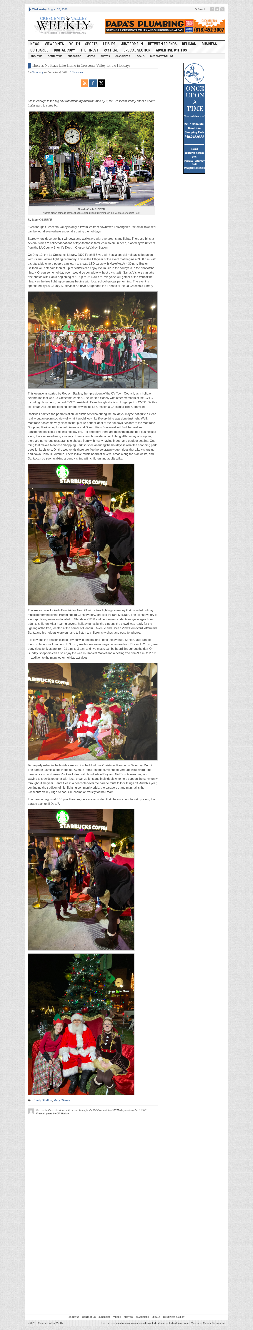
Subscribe (74, 56)
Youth (74, 44)
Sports (91, 44)
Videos (91, 56)
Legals (140, 56)
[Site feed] (222, 9)
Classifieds (122, 56)
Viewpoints (54, 44)
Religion (189, 44)
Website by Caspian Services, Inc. (208, 1323)
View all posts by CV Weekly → (54, 1113)
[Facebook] (212, 9)
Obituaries (39, 50)
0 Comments (77, 72)
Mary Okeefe (62, 1100)
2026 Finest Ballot (161, 56)
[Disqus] (93, 1167)
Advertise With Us (171, 50)
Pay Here (111, 50)
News (34, 44)
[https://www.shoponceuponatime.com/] (194, 118)
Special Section (137, 50)
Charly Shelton (42, 1100)
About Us (36, 56)
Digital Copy (64, 50)
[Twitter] (217, 9)
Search (201, 9)
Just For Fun (132, 44)
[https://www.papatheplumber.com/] (165, 26)
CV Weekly (37, 72)
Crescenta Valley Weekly (49, 1323)
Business (209, 44)
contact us (171, 1323)
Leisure (109, 44)
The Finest (89, 50)
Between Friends (162, 44)
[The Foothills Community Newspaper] (64, 25)
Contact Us (55, 56)
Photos (105, 56)
